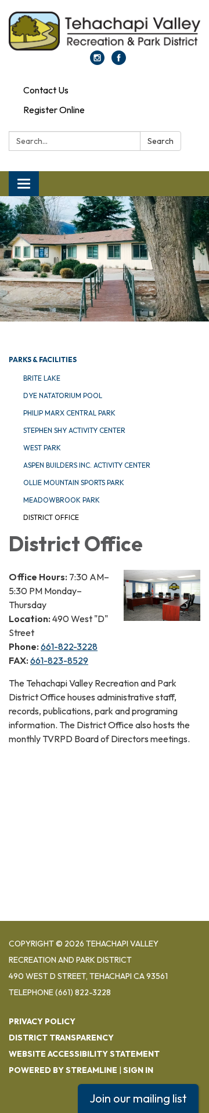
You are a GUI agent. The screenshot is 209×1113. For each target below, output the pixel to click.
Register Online (54, 109)
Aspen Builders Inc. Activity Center (86, 465)
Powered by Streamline (63, 1070)
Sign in (138, 1070)
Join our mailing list (138, 1098)
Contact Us (46, 90)
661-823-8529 (59, 660)
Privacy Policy (42, 1021)
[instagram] (97, 61)
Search (160, 141)
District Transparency (61, 1037)
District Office (51, 517)
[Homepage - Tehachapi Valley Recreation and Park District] (104, 31)
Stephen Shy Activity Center (74, 430)
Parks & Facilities (43, 359)
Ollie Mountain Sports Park (73, 482)
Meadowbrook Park (61, 500)
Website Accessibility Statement (84, 1054)
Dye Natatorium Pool (62, 395)
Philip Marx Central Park (69, 413)
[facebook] (118, 61)
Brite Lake (41, 378)
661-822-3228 (69, 646)
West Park (42, 447)
